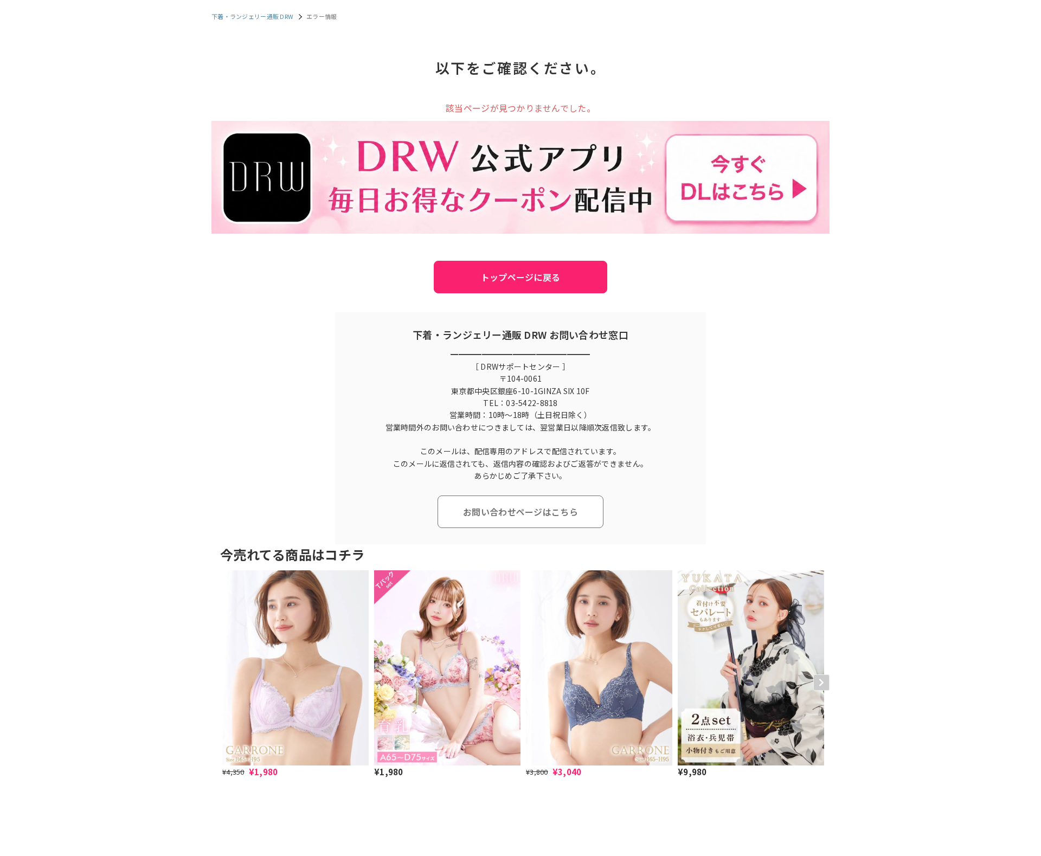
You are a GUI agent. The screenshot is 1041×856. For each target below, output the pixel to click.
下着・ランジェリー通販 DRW (252, 16)
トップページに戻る (521, 277)
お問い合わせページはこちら (520, 511)
